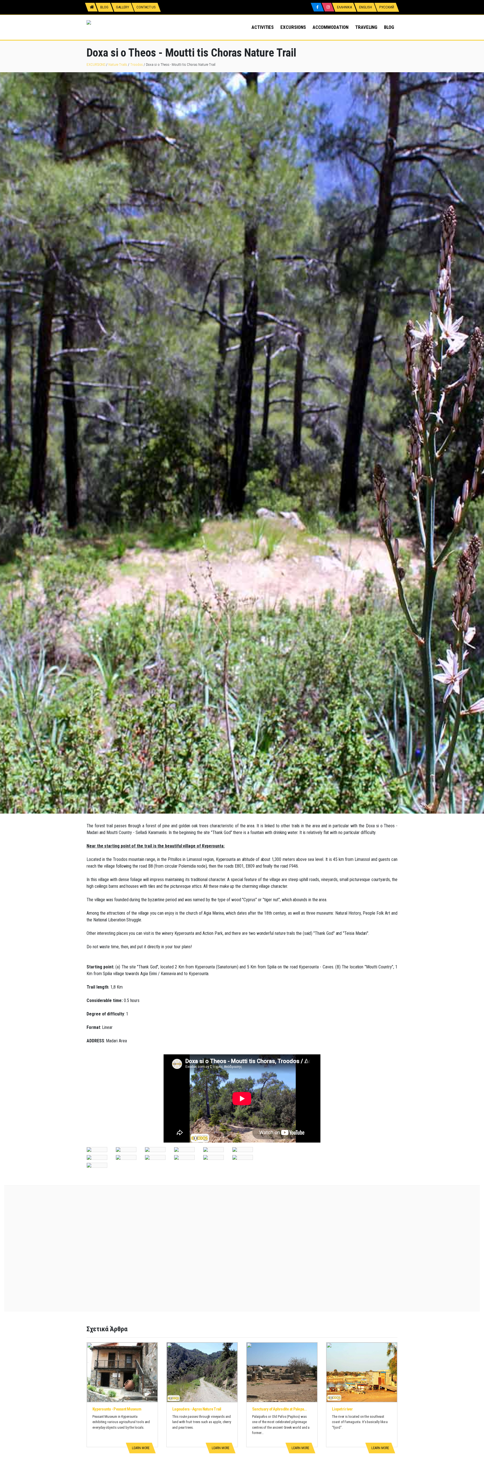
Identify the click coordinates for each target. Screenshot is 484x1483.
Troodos (136, 64)
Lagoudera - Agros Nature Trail (196, 1409)
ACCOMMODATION (330, 27)
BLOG (389, 27)
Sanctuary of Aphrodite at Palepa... (279, 1409)
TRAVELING (366, 27)
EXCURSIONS (293, 27)
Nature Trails (117, 64)
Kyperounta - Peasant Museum (116, 1409)
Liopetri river (342, 1409)
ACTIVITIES (263, 27)
